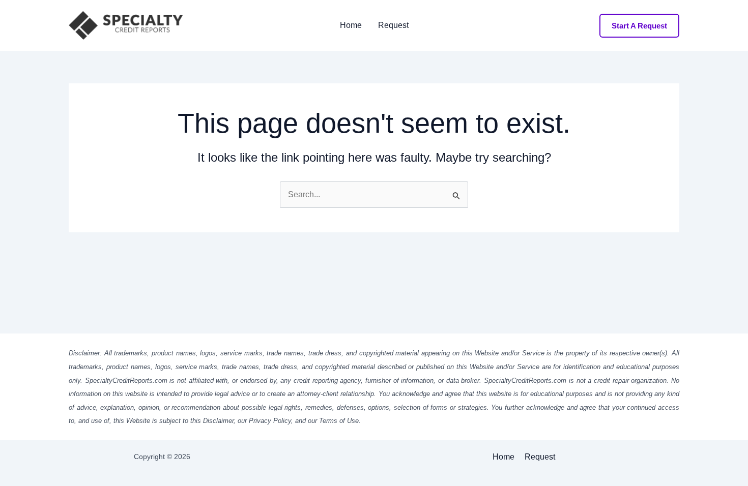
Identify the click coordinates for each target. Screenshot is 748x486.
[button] (639, 26)
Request (393, 25)
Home (351, 25)
